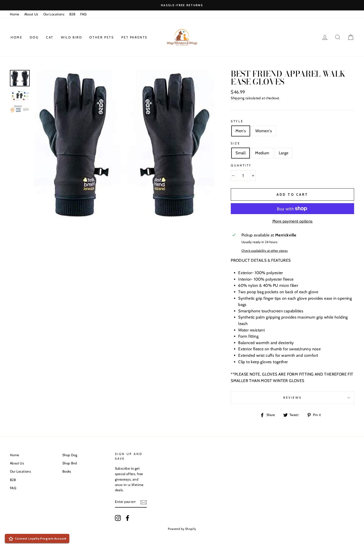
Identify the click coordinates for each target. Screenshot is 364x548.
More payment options (292, 221)
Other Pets (101, 37)
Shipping (237, 98)
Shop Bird (69, 463)
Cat (49, 37)
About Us (31, 14)
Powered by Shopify (182, 529)
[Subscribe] (143, 502)
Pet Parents (134, 37)
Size (235, 143)
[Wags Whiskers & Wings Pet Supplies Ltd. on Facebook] (127, 518)
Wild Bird (71, 37)
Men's (240, 131)
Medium (262, 153)
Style (237, 121)
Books (66, 471)
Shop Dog (69, 455)
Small (240, 153)
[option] (182, 5)
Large (283, 153)
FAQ (83, 14)
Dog (34, 37)
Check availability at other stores (264, 251)
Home (14, 14)
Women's (263, 131)
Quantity (241, 165)
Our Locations (53, 14)
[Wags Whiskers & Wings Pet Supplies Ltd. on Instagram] (118, 518)
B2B (72, 14)
